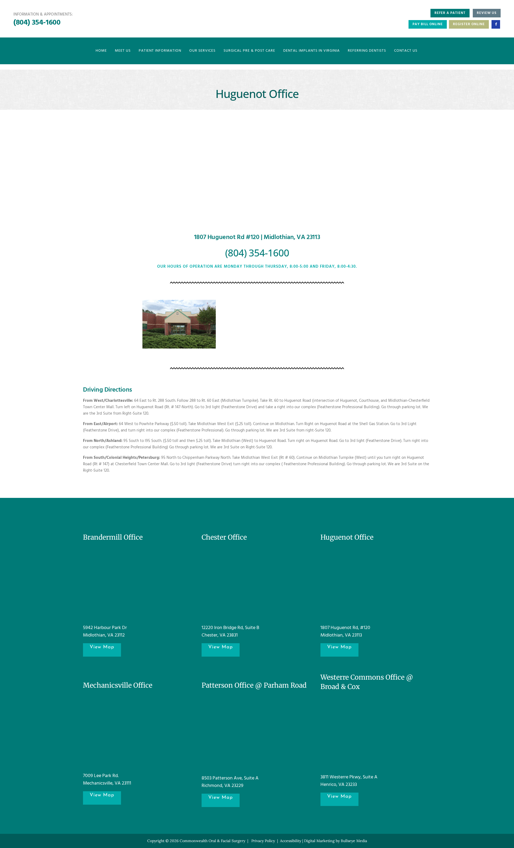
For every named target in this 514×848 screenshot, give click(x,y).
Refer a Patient (450, 13)
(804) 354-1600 (36, 23)
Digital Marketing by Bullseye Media (335, 840)
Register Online (469, 24)
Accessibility (290, 840)
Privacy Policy (263, 840)
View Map (102, 647)
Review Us (487, 13)
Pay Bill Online (428, 24)
